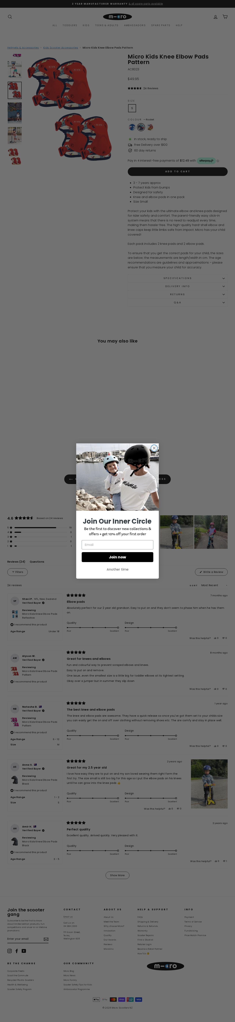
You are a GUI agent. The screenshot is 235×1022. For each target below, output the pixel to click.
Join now (117, 557)
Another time (118, 569)
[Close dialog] (154, 448)
